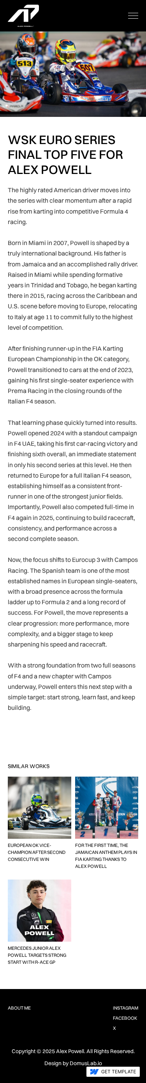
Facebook (125, 1018)
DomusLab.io (86, 1063)
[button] (133, 16)
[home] (23, 16)
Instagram (125, 1008)
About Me (19, 1008)
